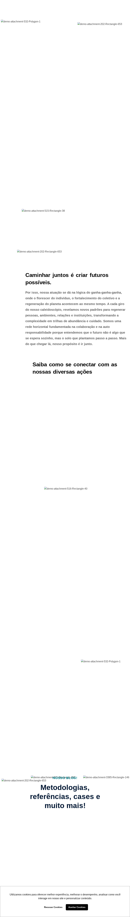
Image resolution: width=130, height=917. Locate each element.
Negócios (76, 830)
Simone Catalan (84, 847)
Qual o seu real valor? (90, 836)
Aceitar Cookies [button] (76, 907)
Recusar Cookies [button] (53, 907)
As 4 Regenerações (19, 834)
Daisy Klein (20, 867)
